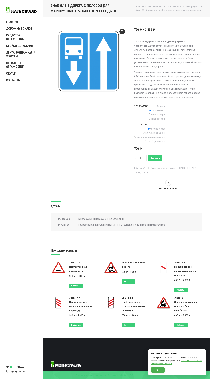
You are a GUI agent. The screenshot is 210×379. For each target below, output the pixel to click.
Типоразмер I (158, 110)
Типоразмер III (157, 118)
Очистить (161, 106)
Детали (56, 206)
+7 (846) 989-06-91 (17, 371)
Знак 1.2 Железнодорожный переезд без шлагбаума (185, 304)
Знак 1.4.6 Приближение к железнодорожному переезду (186, 269)
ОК (157, 370)
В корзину (155, 158)
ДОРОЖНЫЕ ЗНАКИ (187, 168)
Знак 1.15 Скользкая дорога (133, 264)
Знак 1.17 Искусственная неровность (78, 266)
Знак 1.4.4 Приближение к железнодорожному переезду (80, 304)
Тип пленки (140, 124)
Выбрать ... (76, 286)
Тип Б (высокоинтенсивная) (150, 137)
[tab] (56, 204)
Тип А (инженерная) (155, 133)
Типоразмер (141, 106)
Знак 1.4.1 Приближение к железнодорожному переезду (133, 304)
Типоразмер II (158, 114)
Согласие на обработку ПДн (121, 375)
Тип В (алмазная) (156, 141)
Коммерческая (157, 128)
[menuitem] (21, 21)
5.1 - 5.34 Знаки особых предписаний (160, 168)
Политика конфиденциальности (91, 375)
